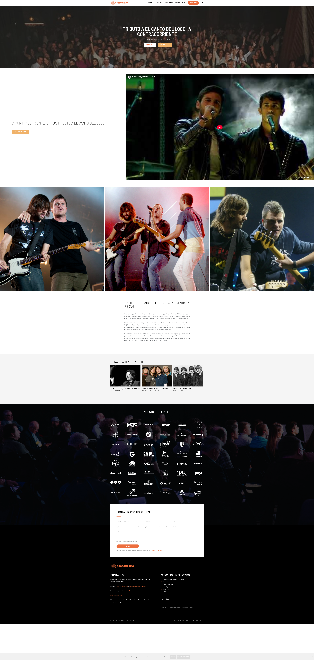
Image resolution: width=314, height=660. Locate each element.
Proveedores (128, 591)
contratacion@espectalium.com (138, 586)
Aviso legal (164, 607)
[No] (312, 657)
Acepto (172, 657)
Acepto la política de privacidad (128, 541)
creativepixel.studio (197, 620)
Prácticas (113, 595)
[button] (202, 3)
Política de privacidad (175, 607)
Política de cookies (187, 607)
